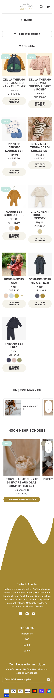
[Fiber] (11, 228)
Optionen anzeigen (14, 101)
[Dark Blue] (37, 295)
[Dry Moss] (42, 295)
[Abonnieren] (48, 679)
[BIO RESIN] (14, 163)
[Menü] (5, 6)
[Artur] (39, 231)
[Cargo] (16, 295)
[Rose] (14, 360)
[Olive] (19, 360)
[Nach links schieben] (48, 410)
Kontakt (27, 645)
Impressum (27, 633)
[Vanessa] (16, 228)
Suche (27, 650)
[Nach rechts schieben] (48, 403)
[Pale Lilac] (6, 295)
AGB (27, 639)
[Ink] (8, 360)
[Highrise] (11, 295)
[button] (41, 6)
